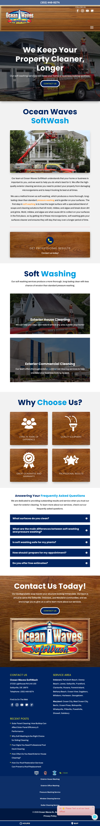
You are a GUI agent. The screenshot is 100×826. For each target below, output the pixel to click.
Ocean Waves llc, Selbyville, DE (53, 812)
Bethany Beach (59, 692)
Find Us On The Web (19, 699)
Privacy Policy (50, 816)
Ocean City (67, 701)
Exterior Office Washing (50, 786)
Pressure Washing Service (50, 792)
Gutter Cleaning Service (50, 805)
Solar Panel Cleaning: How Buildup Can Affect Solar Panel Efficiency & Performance (29, 727)
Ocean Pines (65, 705)
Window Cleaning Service (50, 799)
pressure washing (45, 200)
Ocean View (72, 692)
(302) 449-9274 (50, 2)
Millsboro (57, 695)
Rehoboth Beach (70, 680)
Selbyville (70, 684)
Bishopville (76, 705)
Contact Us (50, 84)
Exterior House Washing (50, 779)
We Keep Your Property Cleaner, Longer (50, 59)
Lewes (62, 684)
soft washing (29, 204)
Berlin (55, 705)
